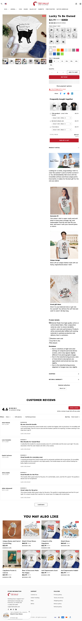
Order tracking (35, 597)
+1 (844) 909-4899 (13, 604)
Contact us (34, 594)
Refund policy (58, 606)
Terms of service (58, 597)
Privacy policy (58, 594)
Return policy (57, 603)
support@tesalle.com (14, 606)
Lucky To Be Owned (25, 433)
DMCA (32, 603)
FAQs (32, 600)
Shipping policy (58, 600)
